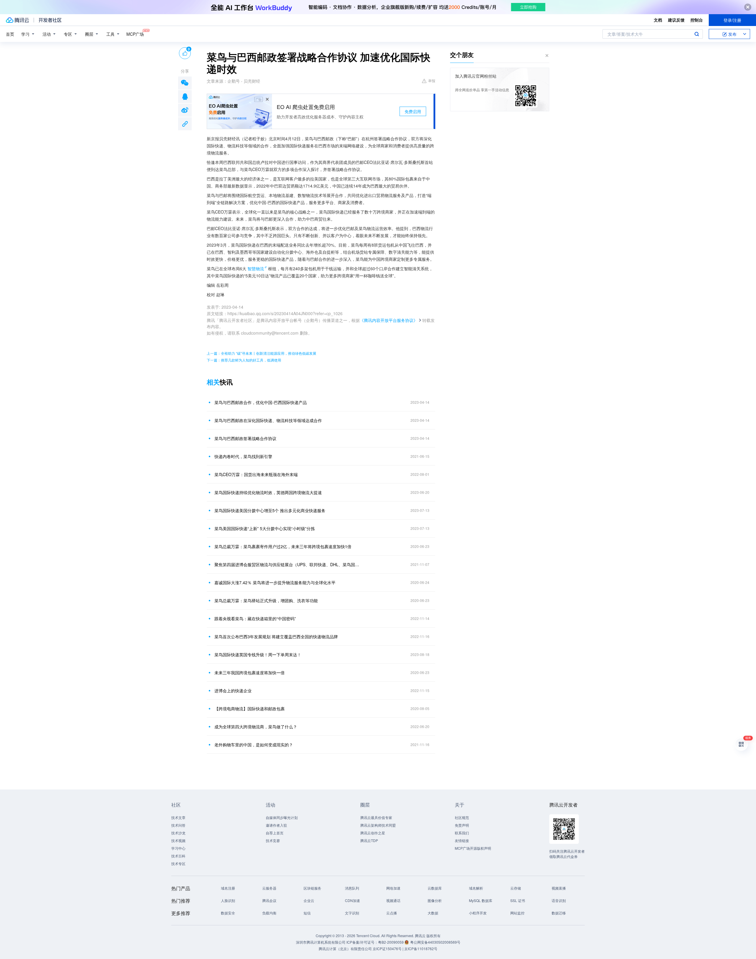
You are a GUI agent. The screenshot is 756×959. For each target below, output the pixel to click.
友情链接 (462, 840)
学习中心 (178, 848)
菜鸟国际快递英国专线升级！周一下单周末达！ (257, 654)
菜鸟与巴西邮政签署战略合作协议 (245, 438)
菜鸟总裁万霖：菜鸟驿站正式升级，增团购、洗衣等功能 (266, 600)
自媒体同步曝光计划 (282, 817)
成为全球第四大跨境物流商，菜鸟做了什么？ (255, 727)
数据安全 (228, 912)
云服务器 (269, 887)
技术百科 (178, 855)
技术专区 (178, 863)
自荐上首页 (275, 832)
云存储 (515, 887)
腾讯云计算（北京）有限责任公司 (345, 948)
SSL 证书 (517, 900)
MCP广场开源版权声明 (473, 848)
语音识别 (559, 900)
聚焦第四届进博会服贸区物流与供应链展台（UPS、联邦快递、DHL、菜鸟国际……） (287, 564)
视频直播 (559, 887)
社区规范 (462, 817)
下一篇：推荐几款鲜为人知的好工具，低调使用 (244, 359)
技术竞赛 (273, 840)
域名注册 (228, 887)
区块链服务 (312, 887)
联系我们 (462, 832)
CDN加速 (352, 900)
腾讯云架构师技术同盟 (378, 825)
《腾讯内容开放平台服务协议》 (389, 320)
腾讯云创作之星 (372, 832)
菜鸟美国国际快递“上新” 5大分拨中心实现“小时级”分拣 (264, 528)
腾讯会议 (269, 900)
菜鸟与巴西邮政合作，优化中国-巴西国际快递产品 (260, 402)
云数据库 (435, 887)
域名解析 (476, 887)
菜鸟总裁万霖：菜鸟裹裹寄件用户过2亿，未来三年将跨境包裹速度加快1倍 (282, 546)
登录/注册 (732, 20)
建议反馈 (676, 20)
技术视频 (178, 840)
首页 (10, 34)
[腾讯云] (17, 20)
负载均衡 (269, 912)
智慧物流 (255, 268)
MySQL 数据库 (480, 900)
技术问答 (178, 825)
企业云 (309, 900)
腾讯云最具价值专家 (376, 817)
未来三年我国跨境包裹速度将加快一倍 (249, 672)
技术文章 (178, 817)
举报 (431, 80)
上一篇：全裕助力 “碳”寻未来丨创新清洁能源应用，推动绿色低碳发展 (261, 353)
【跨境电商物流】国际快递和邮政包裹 (249, 708)
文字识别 (352, 912)
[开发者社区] (50, 20)
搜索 (696, 34)
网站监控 (517, 912)
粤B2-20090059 (391, 942)
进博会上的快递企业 (233, 690)
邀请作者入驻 (276, 825)
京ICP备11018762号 (420, 948)
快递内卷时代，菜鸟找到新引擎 (243, 456)
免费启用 (413, 111)
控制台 (696, 20)
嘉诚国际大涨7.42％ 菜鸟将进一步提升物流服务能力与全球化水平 (274, 582)
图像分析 (435, 900)
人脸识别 (228, 900)
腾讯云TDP (369, 840)
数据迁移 (559, 912)
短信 (307, 912)
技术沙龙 (178, 832)
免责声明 (462, 825)
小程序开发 (478, 912)
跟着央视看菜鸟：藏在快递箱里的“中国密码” (255, 618)
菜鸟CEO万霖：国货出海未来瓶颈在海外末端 (256, 474)
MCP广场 (135, 34)
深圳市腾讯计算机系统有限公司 (321, 942)
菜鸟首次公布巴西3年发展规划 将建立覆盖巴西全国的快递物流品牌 (276, 636)
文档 (658, 20)
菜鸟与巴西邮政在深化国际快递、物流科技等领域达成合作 (268, 420)
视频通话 (393, 900)
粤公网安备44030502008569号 (435, 942)
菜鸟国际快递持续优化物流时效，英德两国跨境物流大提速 (268, 492)
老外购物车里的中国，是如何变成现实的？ (253, 745)
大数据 (433, 912)
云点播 (391, 912)
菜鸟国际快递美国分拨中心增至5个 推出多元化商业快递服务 (269, 510)
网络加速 (393, 887)
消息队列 (352, 887)
